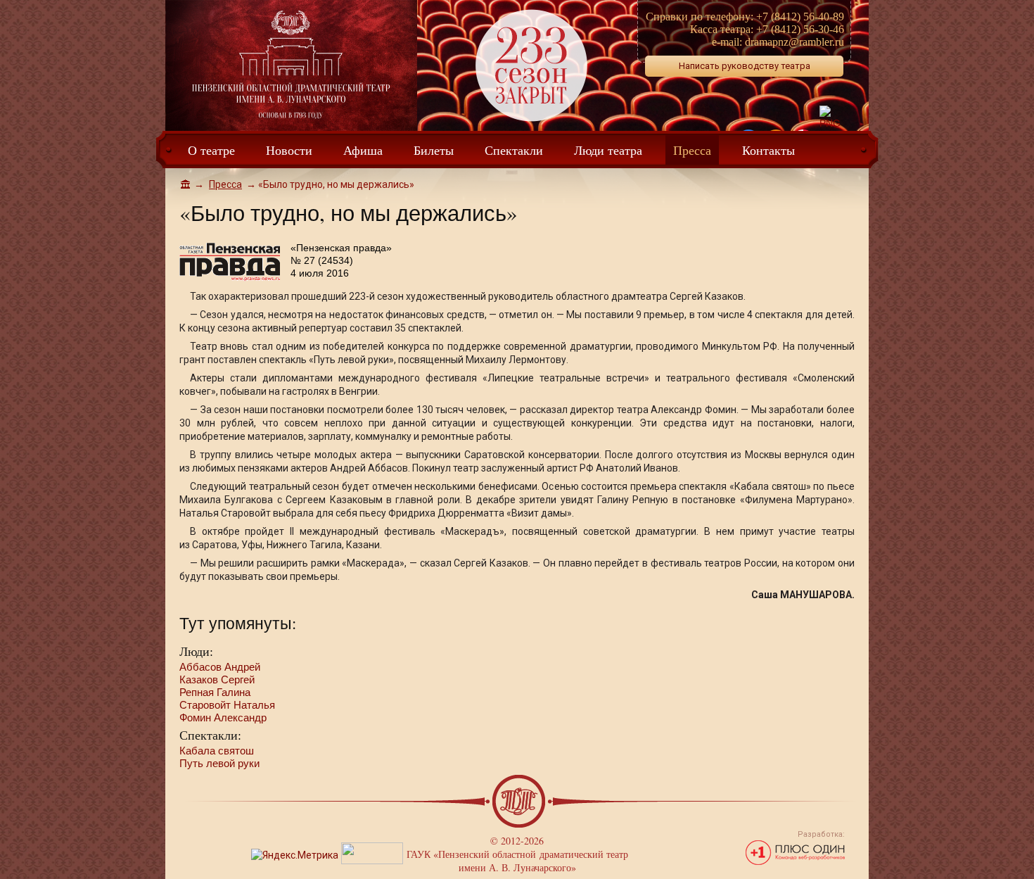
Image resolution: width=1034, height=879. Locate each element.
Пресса (692, 149)
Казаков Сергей (217, 679)
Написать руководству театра (744, 66)
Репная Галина (214, 692)
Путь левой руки (219, 763)
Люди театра (608, 149)
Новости (289, 149)
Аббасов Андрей (219, 667)
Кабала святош (216, 751)
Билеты (434, 149)
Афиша (363, 149)
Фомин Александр (223, 717)
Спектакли (514, 149)
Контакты (768, 149)
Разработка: (821, 834)
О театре (211, 149)
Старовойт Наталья (227, 705)
